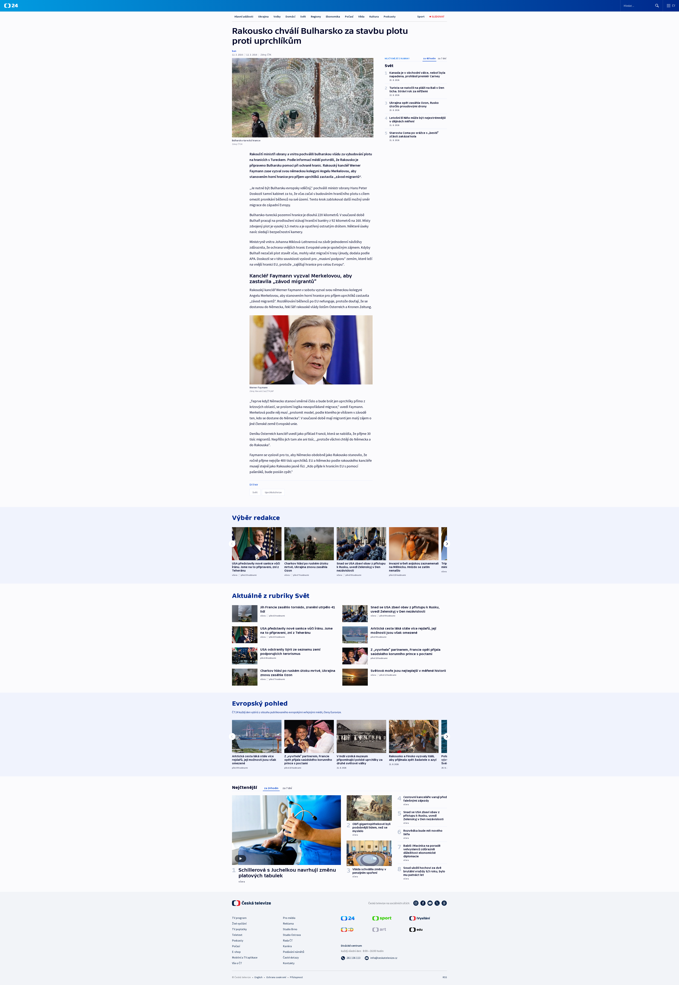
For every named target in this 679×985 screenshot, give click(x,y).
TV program (239, 918)
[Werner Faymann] (311, 349)
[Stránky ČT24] (348, 918)
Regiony (316, 16)
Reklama (288, 923)
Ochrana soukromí (276, 977)
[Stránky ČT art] (379, 929)
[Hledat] (657, 5)
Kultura (374, 16)
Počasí (349, 16)
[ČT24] (11, 6)
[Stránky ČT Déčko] (347, 929)
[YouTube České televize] (430, 903)
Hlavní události (243, 16)
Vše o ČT (237, 963)
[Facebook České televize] (423, 903)
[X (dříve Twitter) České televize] (437, 903)
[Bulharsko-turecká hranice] (302, 97)
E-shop (236, 952)
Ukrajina (263, 16)
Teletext (237, 935)
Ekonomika (333, 16)
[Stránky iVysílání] (419, 918)
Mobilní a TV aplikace (244, 957)
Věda (361, 16)
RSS (445, 977)
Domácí (290, 16)
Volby (277, 16)
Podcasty (390, 16)
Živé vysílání (239, 923)
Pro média (289, 918)
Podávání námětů (293, 952)
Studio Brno (290, 929)
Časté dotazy (291, 957)
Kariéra (287, 946)
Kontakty (288, 963)
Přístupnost (296, 977)
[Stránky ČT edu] (415, 929)
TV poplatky (239, 929)
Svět (303, 16)
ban (234, 51)
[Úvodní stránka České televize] (252, 903)
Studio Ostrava (292, 935)
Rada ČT (288, 940)
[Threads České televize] (444, 903)
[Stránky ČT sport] (381, 918)
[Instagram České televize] (416, 903)
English (258, 977)
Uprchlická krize (273, 492)
